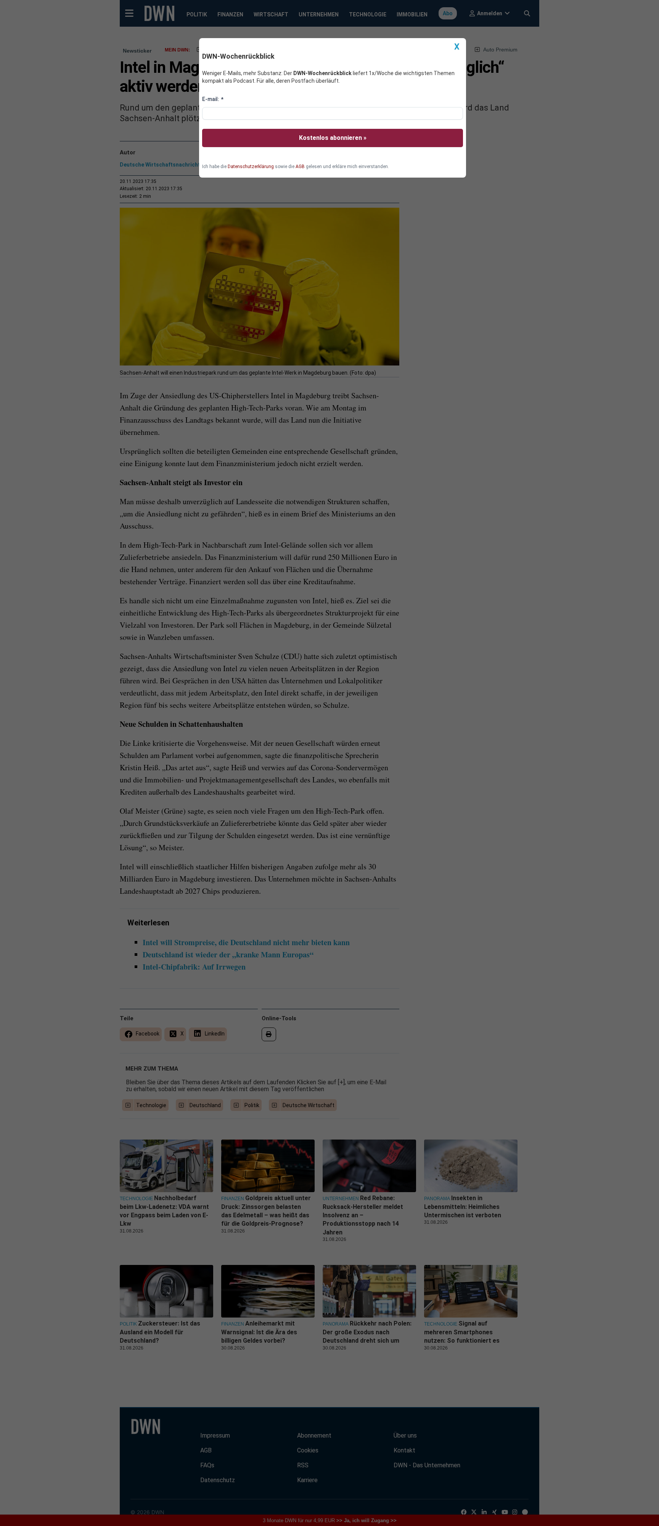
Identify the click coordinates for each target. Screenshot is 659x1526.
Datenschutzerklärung (251, 166)
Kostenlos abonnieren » (332, 137)
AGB (300, 166)
